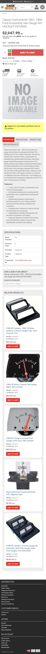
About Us (4, 597)
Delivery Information (7, 599)
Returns (3, 614)
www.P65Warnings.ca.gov (23, 260)
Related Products (11, 144)
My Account (5, 638)
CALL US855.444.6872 (34, 74)
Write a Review (27, 60)
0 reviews (16, 60)
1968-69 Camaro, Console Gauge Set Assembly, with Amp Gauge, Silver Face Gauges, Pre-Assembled (22, 548)
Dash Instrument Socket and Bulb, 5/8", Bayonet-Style (21, 493)
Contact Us (29, 1)
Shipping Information (8, 590)
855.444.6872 (18, 1)
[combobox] (23, 283)
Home (4, 13)
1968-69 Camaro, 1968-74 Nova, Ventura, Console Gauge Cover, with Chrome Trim (21, 330)
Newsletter (4, 645)
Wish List (4, 643)
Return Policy (5, 588)
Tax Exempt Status (7, 593)
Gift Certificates (6, 625)
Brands (3, 623)
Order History (5, 640)
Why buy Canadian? (7, 595)
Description (8, 140)
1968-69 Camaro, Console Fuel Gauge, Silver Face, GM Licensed (20, 439)
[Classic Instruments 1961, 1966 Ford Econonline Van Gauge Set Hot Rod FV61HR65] (22, 98)
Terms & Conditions (7, 604)
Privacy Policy (5, 601)
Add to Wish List (10, 63)
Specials (4, 627)
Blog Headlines (6, 630)
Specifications (21, 140)
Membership (5, 647)
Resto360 (4, 586)
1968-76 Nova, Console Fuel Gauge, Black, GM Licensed (21, 385)
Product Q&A (35, 140)
